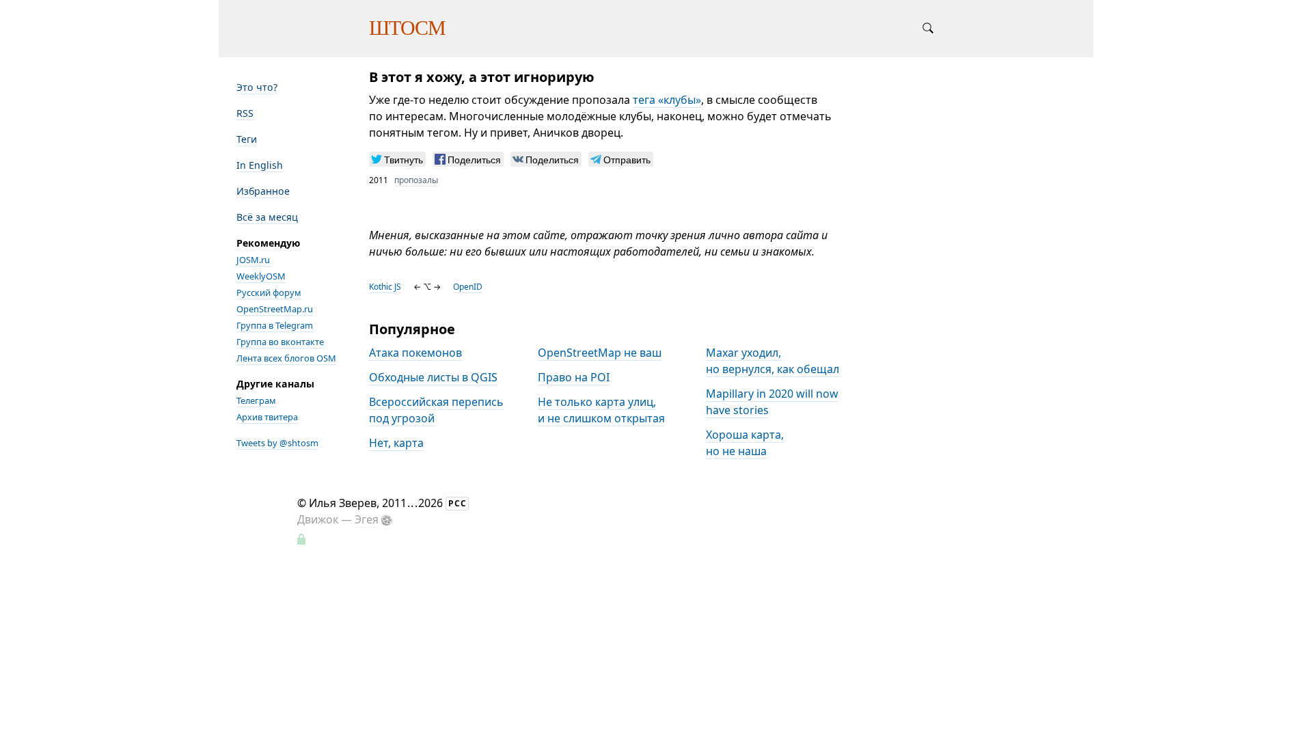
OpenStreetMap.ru (274, 309)
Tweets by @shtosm (277, 443)
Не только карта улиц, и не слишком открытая (601, 410)
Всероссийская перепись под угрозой (436, 410)
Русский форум (268, 292)
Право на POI (574, 377)
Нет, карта (396, 442)
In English (259, 165)
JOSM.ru (253, 260)
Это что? (256, 87)
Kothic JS (385, 286)
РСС (457, 503)
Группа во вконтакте (280, 342)
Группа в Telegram (274, 325)
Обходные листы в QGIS (433, 377)
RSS (245, 113)
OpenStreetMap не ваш (599, 352)
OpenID (467, 286)
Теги (246, 139)
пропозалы (416, 180)
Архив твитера (267, 417)
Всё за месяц (267, 216)
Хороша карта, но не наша (745, 443)
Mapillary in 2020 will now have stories (772, 402)
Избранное (263, 190)
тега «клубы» (667, 99)
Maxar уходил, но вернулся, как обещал (772, 361)
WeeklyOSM (261, 276)
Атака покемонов (415, 352)
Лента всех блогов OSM (286, 358)
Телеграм (256, 400)
